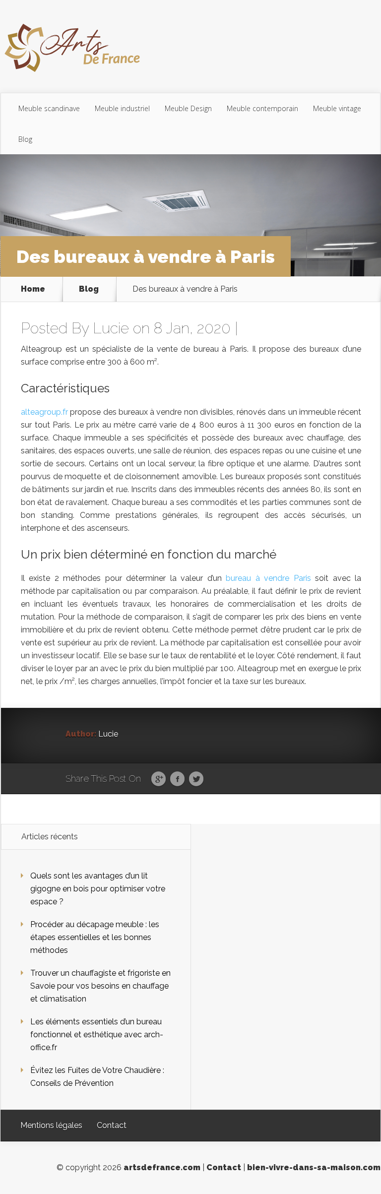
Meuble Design (188, 108)
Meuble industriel (122, 108)
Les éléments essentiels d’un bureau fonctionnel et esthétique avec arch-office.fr (96, 1034)
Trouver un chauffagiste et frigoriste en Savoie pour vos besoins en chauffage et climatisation (100, 986)
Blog (25, 139)
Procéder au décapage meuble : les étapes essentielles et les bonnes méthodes (94, 937)
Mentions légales (51, 1125)
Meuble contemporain (262, 108)
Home (33, 289)
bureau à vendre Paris (268, 578)
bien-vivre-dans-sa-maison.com (314, 1167)
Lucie (111, 328)
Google (158, 779)
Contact (112, 1125)
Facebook (177, 779)
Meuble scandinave (49, 108)
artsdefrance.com (162, 1167)
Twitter (196, 779)
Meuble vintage (337, 108)
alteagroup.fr (44, 412)
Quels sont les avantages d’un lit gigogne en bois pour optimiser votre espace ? (97, 888)
